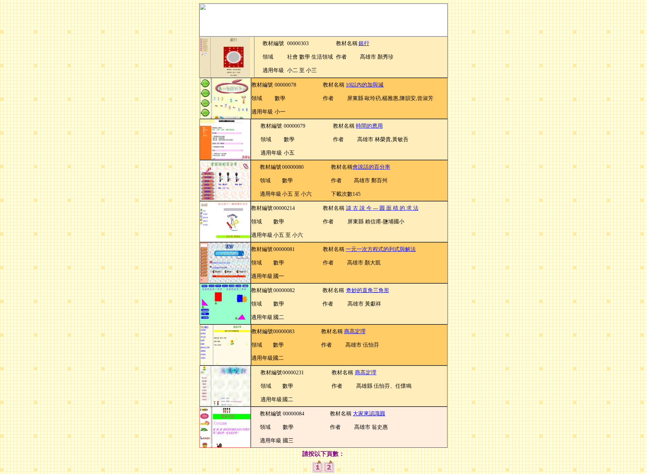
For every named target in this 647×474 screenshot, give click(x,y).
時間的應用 (369, 126)
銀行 (364, 43)
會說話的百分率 (371, 167)
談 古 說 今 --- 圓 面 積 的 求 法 (382, 208)
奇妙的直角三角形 (367, 290)
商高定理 (355, 331)
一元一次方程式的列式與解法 (381, 249)
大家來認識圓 (369, 413)
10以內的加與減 (364, 85)
